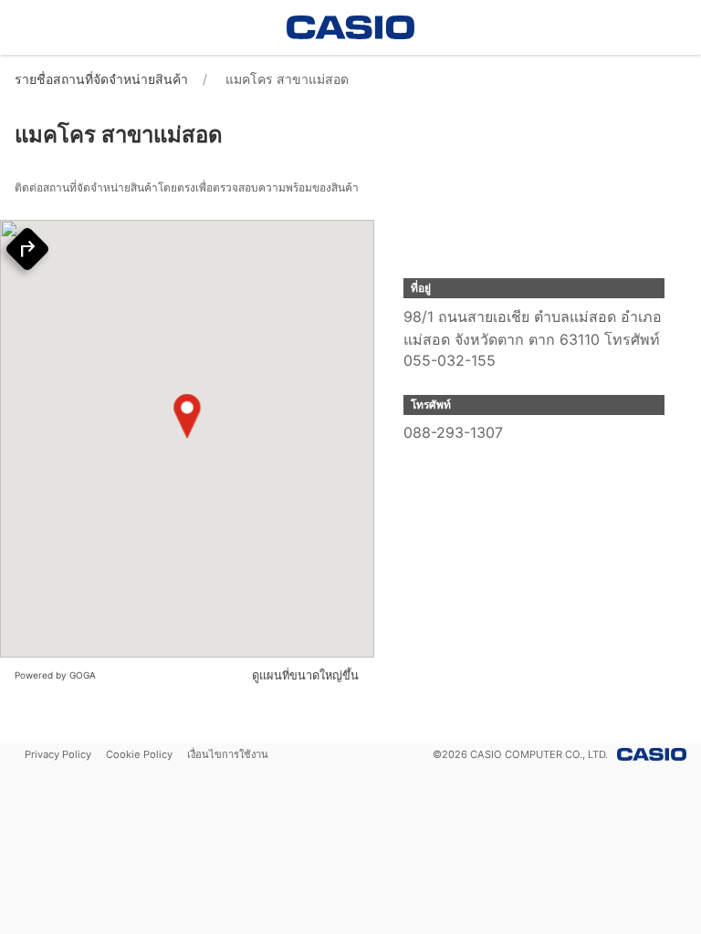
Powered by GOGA (55, 674)
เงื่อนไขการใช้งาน (227, 754)
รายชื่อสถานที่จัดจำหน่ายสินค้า (101, 79)
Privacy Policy (58, 754)
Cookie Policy (139, 754)
